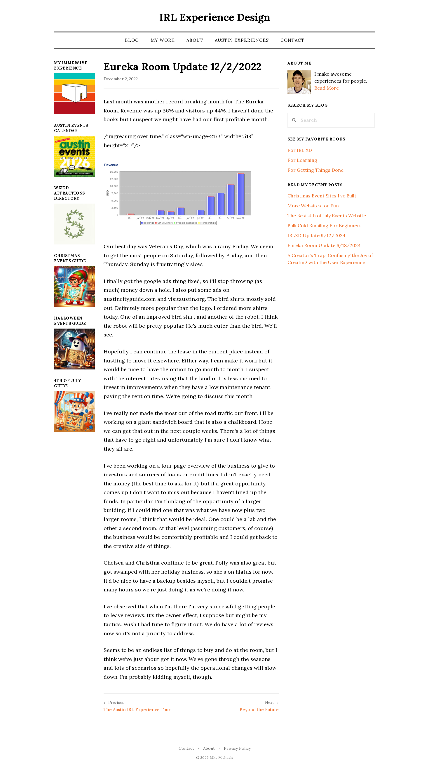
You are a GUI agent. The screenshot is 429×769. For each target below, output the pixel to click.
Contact (292, 40)
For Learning (302, 160)
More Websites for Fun (313, 206)
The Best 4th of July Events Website (326, 215)
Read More (326, 88)
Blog (132, 40)
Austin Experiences (242, 40)
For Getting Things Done (315, 170)
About (194, 40)
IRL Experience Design (214, 17)
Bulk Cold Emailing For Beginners (324, 225)
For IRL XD (299, 150)
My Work (163, 40)
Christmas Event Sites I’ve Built (321, 196)
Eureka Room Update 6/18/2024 (324, 245)
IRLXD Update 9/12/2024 (316, 235)
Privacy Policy (237, 748)
